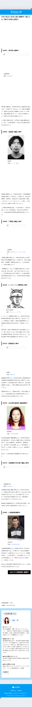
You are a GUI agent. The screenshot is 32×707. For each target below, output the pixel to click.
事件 (8, 605)
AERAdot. (12, 374)
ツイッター (7, 674)
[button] (31, 9)
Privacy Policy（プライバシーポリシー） (15, 693)
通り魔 (13, 605)
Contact (19, 690)
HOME (17, 687)
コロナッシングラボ (15, 312)
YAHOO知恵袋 (14, 433)
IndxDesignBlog (15, 544)
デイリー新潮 (14, 163)
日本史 (11, 603)
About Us (13, 690)
